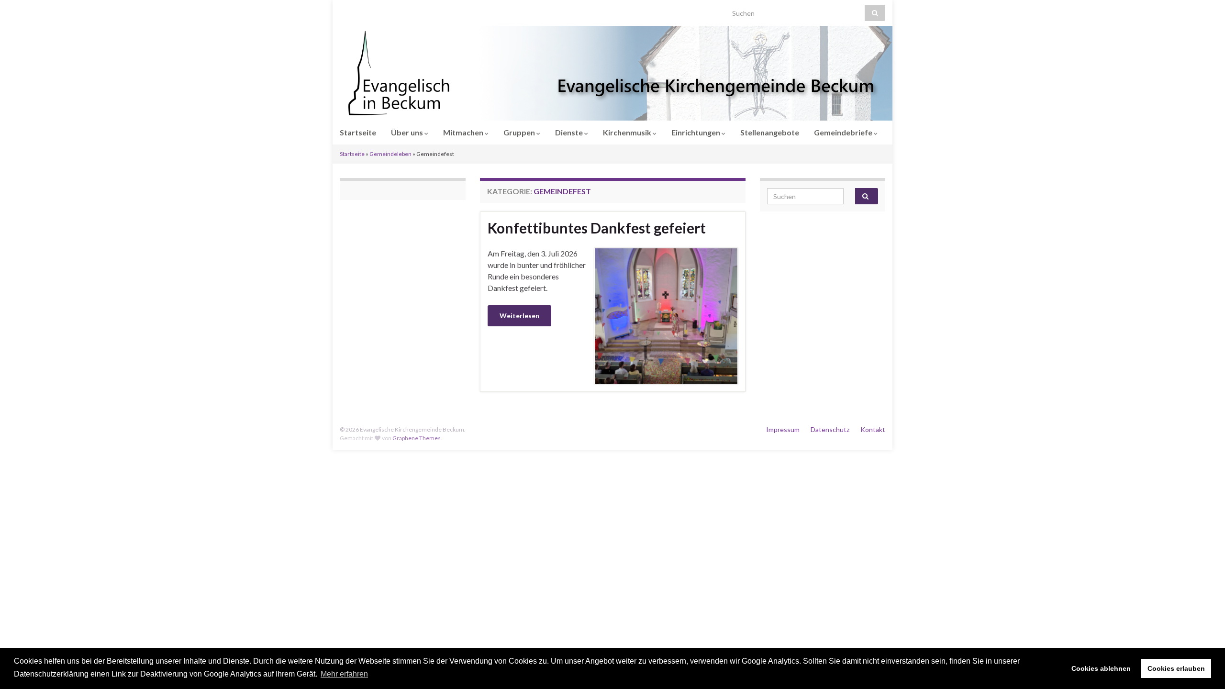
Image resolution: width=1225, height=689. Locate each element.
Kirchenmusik (628, 132)
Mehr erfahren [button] (344, 674)
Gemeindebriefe (844, 132)
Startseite (358, 132)
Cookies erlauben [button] (1176, 668)
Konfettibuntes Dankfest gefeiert (597, 227)
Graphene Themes (416, 438)
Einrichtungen (696, 132)
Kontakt (872, 429)
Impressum (783, 429)
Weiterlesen (519, 315)
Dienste (569, 132)
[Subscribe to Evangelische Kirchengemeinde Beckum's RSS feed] (344, 10)
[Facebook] (358, 10)
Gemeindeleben (390, 153)
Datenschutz (830, 429)
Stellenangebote (769, 132)
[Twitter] (373, 10)
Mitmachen (464, 132)
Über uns (407, 132)
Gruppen (519, 132)
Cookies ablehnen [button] (1101, 668)
